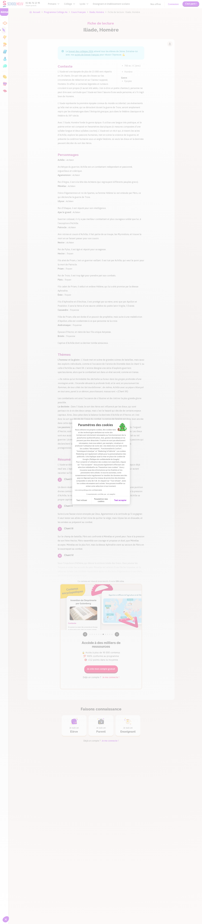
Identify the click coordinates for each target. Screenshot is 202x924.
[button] (5, 919)
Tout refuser (81, 500)
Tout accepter (120, 500)
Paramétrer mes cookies (101, 500)
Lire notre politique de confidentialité (88, 490)
